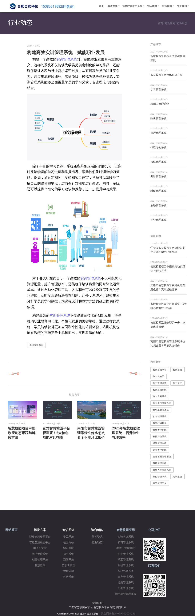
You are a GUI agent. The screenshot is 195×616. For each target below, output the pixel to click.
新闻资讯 (97, 536)
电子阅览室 (40, 548)
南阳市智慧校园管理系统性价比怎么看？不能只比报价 (91, 433)
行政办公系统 (158, 147)
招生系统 (68, 553)
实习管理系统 (160, 416)
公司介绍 (154, 529)
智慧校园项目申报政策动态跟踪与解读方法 (21, 433)
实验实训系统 (126, 536)
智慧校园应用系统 (132, 6)
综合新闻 (167, 6)
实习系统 (68, 548)
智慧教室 (40, 565)
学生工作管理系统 (162, 403)
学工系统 (177, 383)
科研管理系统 (158, 190)
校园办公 (68, 542)
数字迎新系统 (160, 396)
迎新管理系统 (158, 176)
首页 (101, 6)
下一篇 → (135, 373)
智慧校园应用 (126, 529)
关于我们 (182, 6)
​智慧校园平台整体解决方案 (166, 74)
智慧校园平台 (160, 369)
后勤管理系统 (158, 205)
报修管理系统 (158, 161)
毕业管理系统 (158, 219)
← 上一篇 (13, 373)
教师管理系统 (160, 429)
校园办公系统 (160, 436)
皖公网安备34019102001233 (119, 613)
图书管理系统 (40, 553)
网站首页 (11, 529)
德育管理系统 (160, 449)
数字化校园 (159, 376)
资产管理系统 (158, 132)
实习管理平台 (160, 483)
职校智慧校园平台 (40, 536)
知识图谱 (152, 6)
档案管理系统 (40, 559)
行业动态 (182, 23)
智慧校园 (177, 369)
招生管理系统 (158, 118)
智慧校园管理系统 (162, 456)
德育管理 (68, 571)
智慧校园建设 (160, 423)
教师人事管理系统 (162, 469)
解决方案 (112, 6)
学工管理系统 (158, 89)
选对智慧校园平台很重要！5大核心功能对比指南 (56, 433)
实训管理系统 (66, 59)
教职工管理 (68, 565)
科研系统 (68, 576)
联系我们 (154, 565)
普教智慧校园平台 (40, 542)
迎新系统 (177, 476)
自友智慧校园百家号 (81, 607)
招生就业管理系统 (125, 594)
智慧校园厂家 (118, 607)
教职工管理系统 (159, 103)
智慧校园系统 (160, 389)
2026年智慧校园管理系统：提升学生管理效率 (126, 433)
